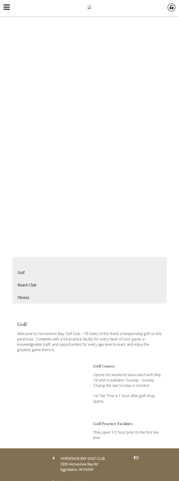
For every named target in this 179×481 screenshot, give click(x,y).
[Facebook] (134, 457)
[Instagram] (137, 457)
